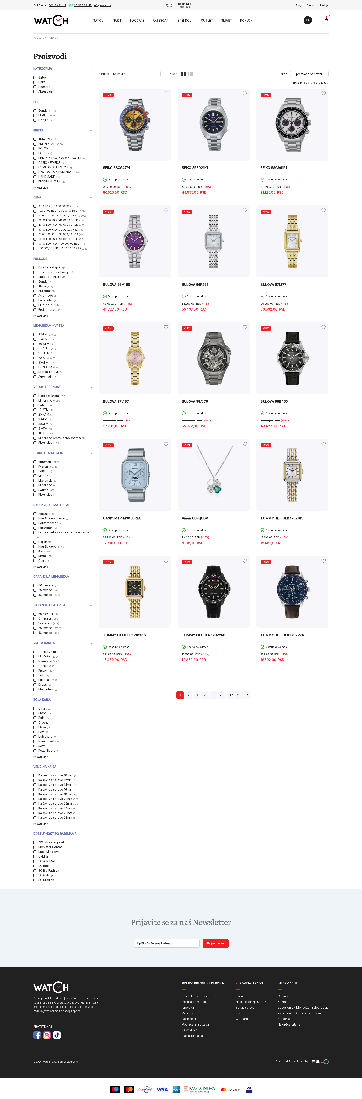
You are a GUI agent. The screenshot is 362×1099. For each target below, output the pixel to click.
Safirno (43, 405)
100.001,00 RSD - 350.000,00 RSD (59, 248)
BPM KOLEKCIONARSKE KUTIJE (60, 158)
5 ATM (43, 339)
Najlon (42, 542)
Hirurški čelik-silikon (51, 518)
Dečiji (42, 120)
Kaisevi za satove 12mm (54, 780)
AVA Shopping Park (51, 842)
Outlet (207, 20)
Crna (41, 708)
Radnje (324, 5)
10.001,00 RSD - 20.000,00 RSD (58, 210)
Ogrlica (43, 665)
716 (222, 695)
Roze (42, 746)
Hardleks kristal (48, 395)
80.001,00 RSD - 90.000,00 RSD (58, 239)
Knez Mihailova (48, 851)
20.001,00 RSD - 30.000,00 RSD (58, 215)
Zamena (187, 1013)
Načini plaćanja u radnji (251, 1002)
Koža (41, 551)
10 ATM (43, 348)
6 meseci (44, 618)
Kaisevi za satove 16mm (55, 789)
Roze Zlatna (46, 750)
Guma (42, 560)
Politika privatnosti (194, 1002)
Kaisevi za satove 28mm (55, 817)
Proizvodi (84, 20)
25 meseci (45, 590)
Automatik (45, 376)
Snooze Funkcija (49, 276)
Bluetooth (45, 305)
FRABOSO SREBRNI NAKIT (56, 172)
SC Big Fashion (48, 870)
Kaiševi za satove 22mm (55, 803)
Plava (42, 727)
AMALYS (44, 139)
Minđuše (44, 656)
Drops (42, 684)
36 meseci (45, 595)
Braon (42, 713)
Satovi (98, 20)
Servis (311, 5)
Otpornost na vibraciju (54, 272)
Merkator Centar (50, 847)
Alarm (42, 286)
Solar (41, 471)
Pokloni (246, 20)
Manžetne (45, 689)
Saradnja (284, 1018)
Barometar (45, 300)
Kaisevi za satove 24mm (55, 808)
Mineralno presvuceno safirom (59, 438)
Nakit (117, 20)
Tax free (241, 1013)
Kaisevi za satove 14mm (55, 784)
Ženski (42, 110)
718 (238, 695)
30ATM (43, 362)
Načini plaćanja (192, 1035)
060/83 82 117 (57, 5)
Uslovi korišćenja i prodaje (200, 996)
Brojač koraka (47, 309)
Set (40, 675)
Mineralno (45, 400)
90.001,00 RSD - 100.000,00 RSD (58, 243)
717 (230, 695)
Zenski (42, 281)
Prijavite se (215, 943)
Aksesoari (161, 20)
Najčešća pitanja (289, 1024)
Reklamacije (190, 1018)
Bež (41, 732)
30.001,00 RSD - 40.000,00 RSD (58, 220)
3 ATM (42, 334)
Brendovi (185, 20)
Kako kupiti (189, 1030)
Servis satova (245, 1007)
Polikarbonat (47, 523)
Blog (299, 5)
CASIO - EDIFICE (49, 162)
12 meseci (45, 623)
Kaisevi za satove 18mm (55, 794)
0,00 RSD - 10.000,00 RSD (54, 206)
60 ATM (43, 343)
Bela (41, 717)
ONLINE (43, 856)
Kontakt (283, 1002)
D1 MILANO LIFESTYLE (53, 167)
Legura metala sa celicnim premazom (64, 532)
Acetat (43, 513)
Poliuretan (45, 528)
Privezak (44, 680)
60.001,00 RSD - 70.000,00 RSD (58, 229)
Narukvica (45, 661)
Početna (38, 37)
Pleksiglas (45, 442)
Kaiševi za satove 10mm (55, 775)
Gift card (242, 1018)
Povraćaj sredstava (195, 1024)
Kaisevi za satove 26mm (55, 813)
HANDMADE (46, 176)
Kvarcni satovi (48, 372)
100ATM (44, 353)
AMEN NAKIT (47, 144)
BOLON (43, 148)
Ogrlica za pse (48, 651)
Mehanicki (45, 480)
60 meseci (45, 585)
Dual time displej (49, 267)
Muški (42, 115)
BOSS (42, 153)
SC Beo (43, 865)
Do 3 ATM (45, 367)
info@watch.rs (102, 5)
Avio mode (45, 295)
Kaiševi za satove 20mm (55, 798)
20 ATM (43, 357)
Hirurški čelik (47, 546)
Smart (226, 20)
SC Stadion (46, 880)
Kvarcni (43, 466)
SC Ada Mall (46, 861)
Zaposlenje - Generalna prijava (299, 1013)
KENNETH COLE (49, 181)
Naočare (137, 20)
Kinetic (43, 476)
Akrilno (43, 433)
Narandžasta (47, 741)
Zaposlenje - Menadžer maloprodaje (303, 1007)
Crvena (43, 722)
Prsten (43, 670)
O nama (283, 996)
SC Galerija (46, 875)
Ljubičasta (45, 736)
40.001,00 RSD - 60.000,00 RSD (58, 224)
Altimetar (44, 290)
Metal (42, 556)
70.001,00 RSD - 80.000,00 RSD (58, 234)
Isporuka (188, 1007)
